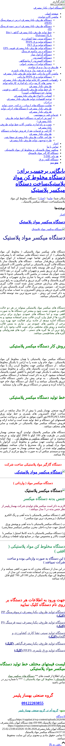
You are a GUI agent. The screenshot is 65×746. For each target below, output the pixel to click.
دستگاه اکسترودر (42, 57)
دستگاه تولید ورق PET (39, 45)
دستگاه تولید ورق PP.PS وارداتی (34, 76)
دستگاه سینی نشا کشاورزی (36, 38)
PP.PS (35, 650)
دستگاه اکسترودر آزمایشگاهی (35, 60)
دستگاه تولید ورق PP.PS (39, 41)
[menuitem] (29, 13)
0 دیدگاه (60, 716)
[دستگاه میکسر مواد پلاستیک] (48, 229)
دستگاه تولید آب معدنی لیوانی (36, 64)
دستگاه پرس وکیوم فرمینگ (37, 51)
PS (33, 622)
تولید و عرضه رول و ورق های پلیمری (31, 70)
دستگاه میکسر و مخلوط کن (31, 438)
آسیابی (49, 444)
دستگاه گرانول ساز (41, 54)
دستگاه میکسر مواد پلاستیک (42, 222)
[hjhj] (49, 7)
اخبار (62, 214)
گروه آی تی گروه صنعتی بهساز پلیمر (38, 710)
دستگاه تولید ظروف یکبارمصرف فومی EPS (27, 48)
